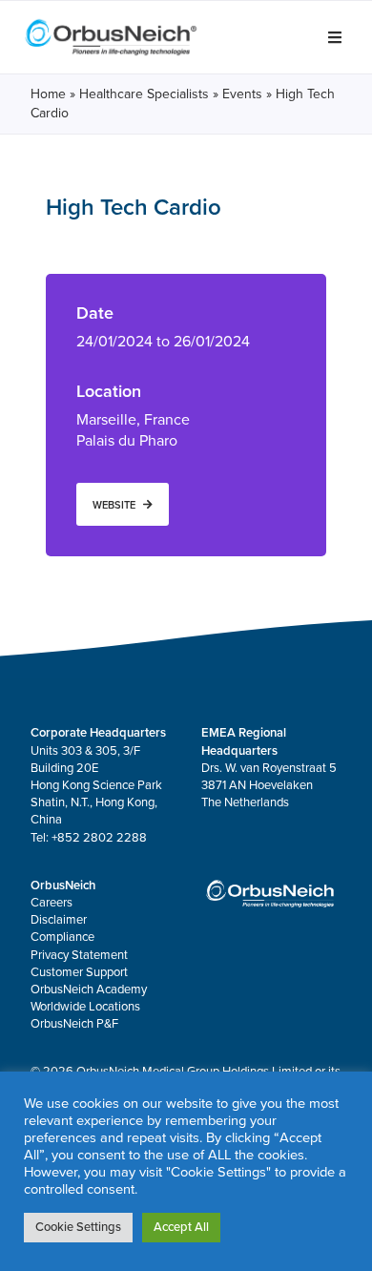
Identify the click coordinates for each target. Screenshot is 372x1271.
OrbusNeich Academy (89, 989)
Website (114, 504)
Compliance (62, 937)
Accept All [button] (181, 1227)
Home (48, 94)
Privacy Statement (79, 955)
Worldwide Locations (85, 1006)
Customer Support (79, 972)
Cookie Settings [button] (78, 1227)
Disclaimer (59, 919)
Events (242, 94)
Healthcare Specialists (144, 94)
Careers (51, 902)
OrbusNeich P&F (74, 1023)
